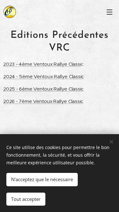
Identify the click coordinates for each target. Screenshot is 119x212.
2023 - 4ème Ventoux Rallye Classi (42, 64)
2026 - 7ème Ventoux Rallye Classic (43, 101)
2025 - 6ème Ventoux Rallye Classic (43, 89)
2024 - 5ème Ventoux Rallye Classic (43, 76)
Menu (109, 11)
